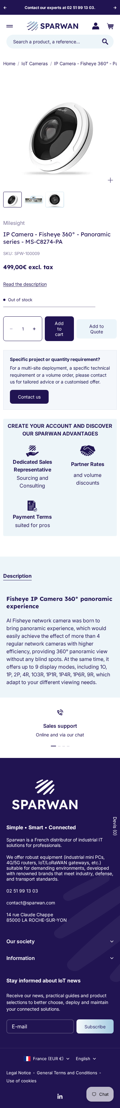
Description (17, 576)
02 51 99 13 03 (22, 890)
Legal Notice (18, 1072)
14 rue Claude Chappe (29, 914)
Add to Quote (96, 328)
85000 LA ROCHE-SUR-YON (36, 920)
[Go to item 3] (54, 200)
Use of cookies (21, 1080)
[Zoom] (110, 180)
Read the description (25, 284)
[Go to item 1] (12, 200)
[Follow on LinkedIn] (60, 1096)
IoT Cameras (34, 63)
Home (9, 63)
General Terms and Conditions (67, 1072)
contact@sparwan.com (30, 902)
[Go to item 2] (33, 199)
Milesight (14, 223)
